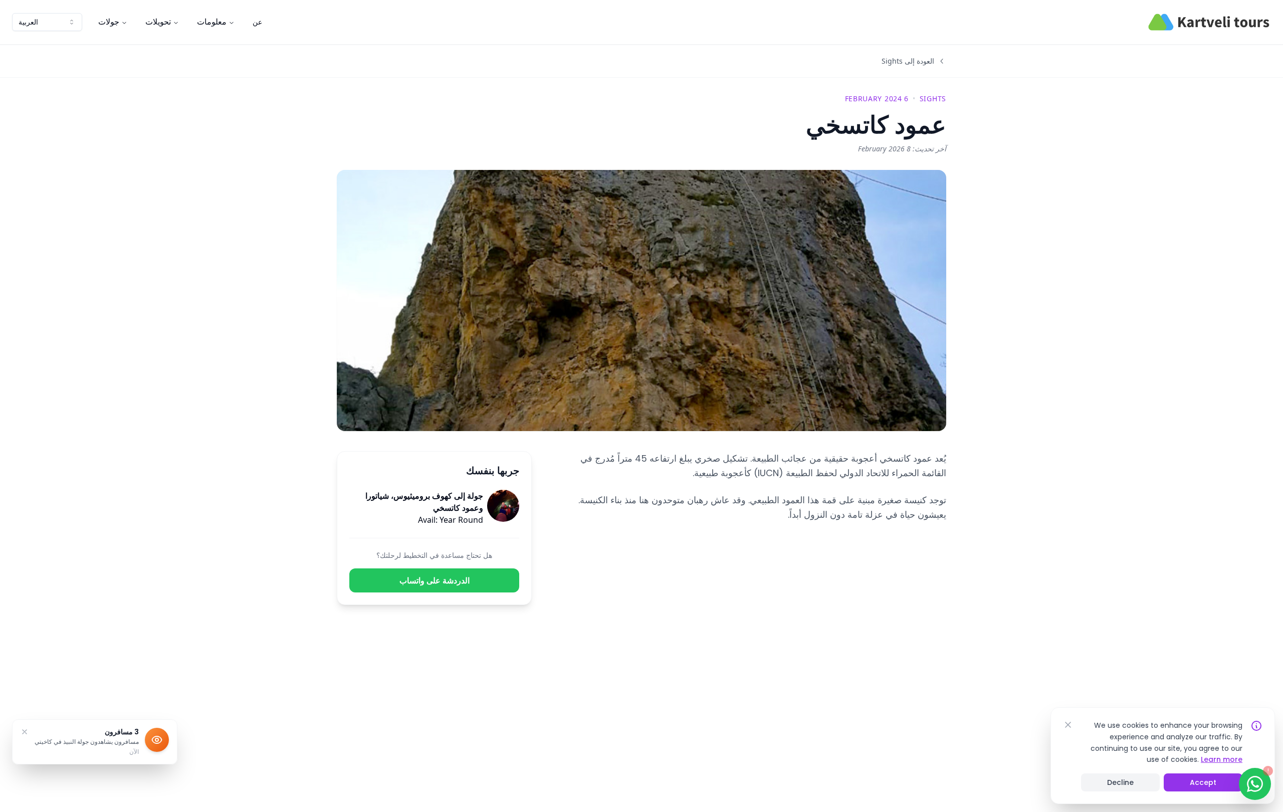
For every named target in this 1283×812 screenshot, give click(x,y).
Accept (1203, 782)
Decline (1120, 782)
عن (257, 22)
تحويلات (158, 22)
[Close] (1068, 725)
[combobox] (47, 22)
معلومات (212, 22)
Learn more (1221, 759)
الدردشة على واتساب (434, 580)
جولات (108, 22)
